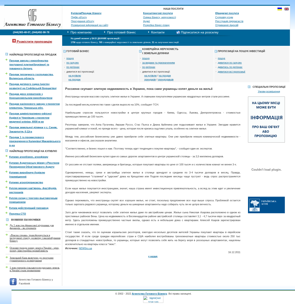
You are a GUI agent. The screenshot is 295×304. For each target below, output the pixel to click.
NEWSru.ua (85, 248)
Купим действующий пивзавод (28, 208)
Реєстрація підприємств (229, 21)
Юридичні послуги (227, 13)
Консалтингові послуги (158, 13)
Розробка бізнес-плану (156, 25)
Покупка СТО (17, 213)
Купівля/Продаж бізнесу (86, 13)
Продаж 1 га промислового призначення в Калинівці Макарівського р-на (35, 141)
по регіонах (73, 67)
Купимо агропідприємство (26, 182)
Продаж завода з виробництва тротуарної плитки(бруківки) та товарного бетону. (29, 64)
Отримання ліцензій (226, 25)
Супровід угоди (224, 17)
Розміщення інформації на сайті (89, 25)
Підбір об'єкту (79, 17)
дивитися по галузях (230, 62)
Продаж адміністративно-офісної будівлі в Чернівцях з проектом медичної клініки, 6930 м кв (30, 117)
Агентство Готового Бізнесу (149, 293)
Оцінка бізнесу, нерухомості (159, 17)
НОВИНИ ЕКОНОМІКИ (26, 220)
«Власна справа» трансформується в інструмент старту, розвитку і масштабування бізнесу (35, 238)
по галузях (72, 62)
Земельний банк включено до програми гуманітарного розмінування (31, 259)
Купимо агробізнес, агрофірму (28, 156)
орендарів (150, 79)
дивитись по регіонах (230, 67)
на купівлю (74, 75)
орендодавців (166, 79)
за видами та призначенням (158, 62)
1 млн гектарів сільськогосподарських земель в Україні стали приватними (34, 269)
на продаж (74, 79)
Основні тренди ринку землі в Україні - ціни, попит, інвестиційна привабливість (34, 249)
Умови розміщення (269, 91)
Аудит (146, 21)
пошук (70, 58)
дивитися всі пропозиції (231, 71)
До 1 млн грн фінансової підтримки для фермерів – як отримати (32, 226)
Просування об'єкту (82, 21)
